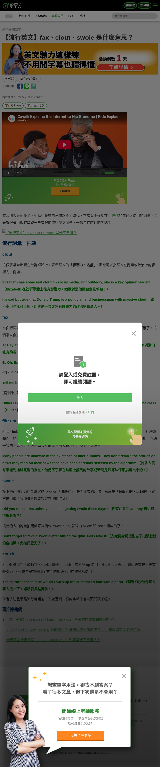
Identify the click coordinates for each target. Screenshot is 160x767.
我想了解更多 (80, 735)
